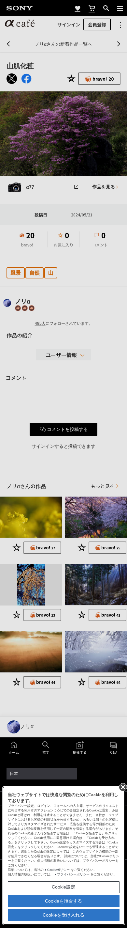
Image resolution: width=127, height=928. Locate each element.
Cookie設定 (63, 886)
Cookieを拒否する (63, 901)
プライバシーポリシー (73, 874)
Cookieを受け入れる (63, 915)
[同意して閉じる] (122, 786)
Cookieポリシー (58, 870)
